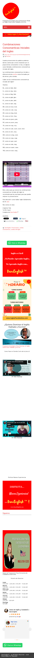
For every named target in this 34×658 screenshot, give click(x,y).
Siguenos (6, 513)
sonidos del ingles (15, 229)
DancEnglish (13, 212)
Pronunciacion (15, 228)
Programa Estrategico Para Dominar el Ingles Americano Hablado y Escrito (16, 346)
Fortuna (8, 56)
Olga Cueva (14, 622)
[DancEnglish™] (11, 19)
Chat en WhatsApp (18, 243)
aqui (8, 202)
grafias (15, 74)
